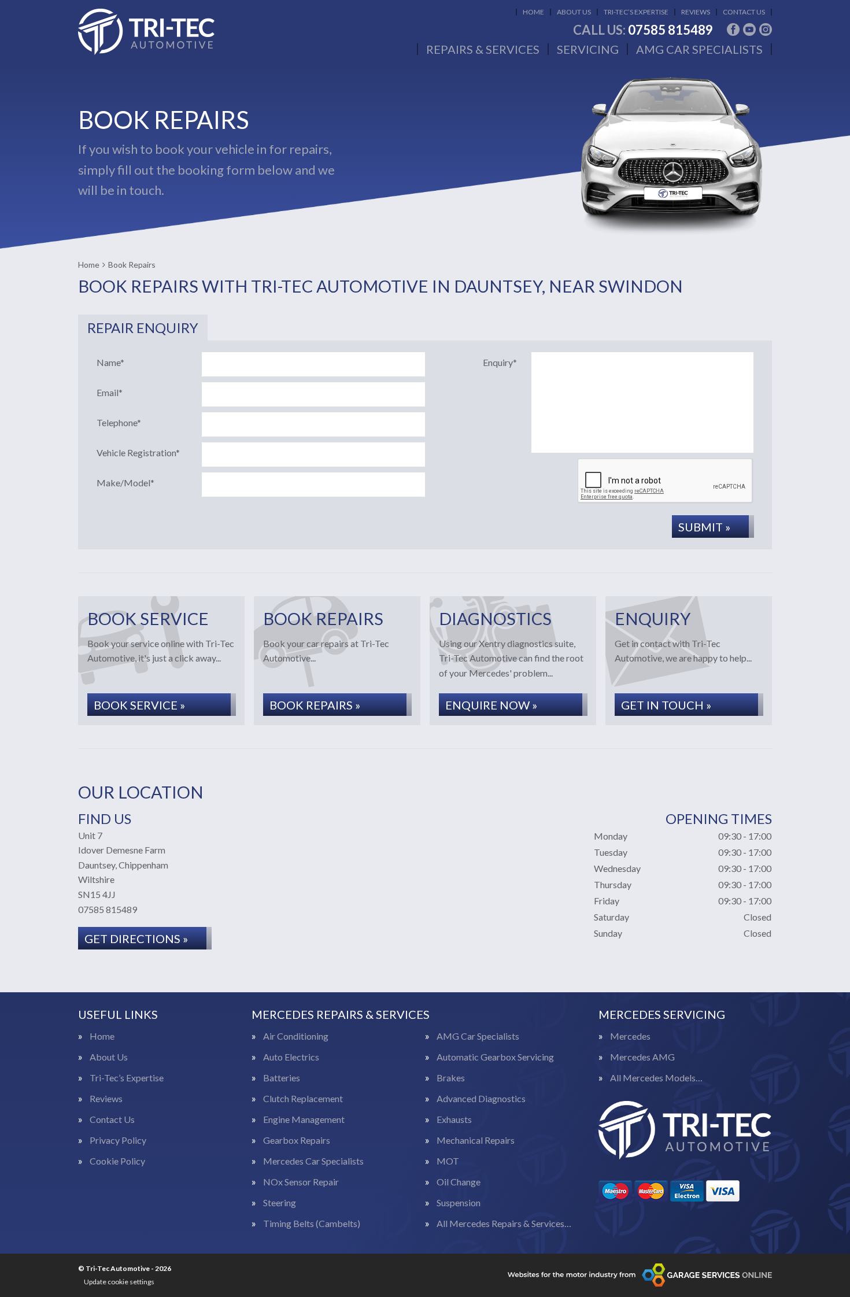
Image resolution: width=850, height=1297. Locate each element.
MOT (448, 1161)
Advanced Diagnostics (481, 1098)
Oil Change (459, 1182)
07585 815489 (643, 30)
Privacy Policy (118, 1140)
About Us (574, 12)
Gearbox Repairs (296, 1140)
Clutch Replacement (303, 1098)
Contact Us (744, 12)
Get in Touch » (666, 705)
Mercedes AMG (642, 1057)
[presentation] (665, 481)
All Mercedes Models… (656, 1077)
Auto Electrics (291, 1057)
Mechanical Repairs (476, 1140)
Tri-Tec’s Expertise (636, 12)
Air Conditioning (295, 1036)
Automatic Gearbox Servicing (495, 1057)
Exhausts (454, 1119)
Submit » (704, 527)
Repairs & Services (482, 49)
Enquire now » (491, 705)
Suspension (459, 1202)
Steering (279, 1202)
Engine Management (304, 1119)
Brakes (451, 1077)
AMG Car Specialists (699, 49)
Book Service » (139, 705)
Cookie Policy (117, 1161)
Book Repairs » (314, 705)
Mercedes (630, 1036)
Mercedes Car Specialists (313, 1161)
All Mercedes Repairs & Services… (504, 1223)
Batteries (281, 1077)
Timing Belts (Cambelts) (311, 1223)
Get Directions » (136, 938)
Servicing (588, 49)
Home (533, 12)
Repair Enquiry (142, 327)
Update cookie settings (119, 1281)
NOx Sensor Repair (301, 1182)
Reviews (695, 12)
